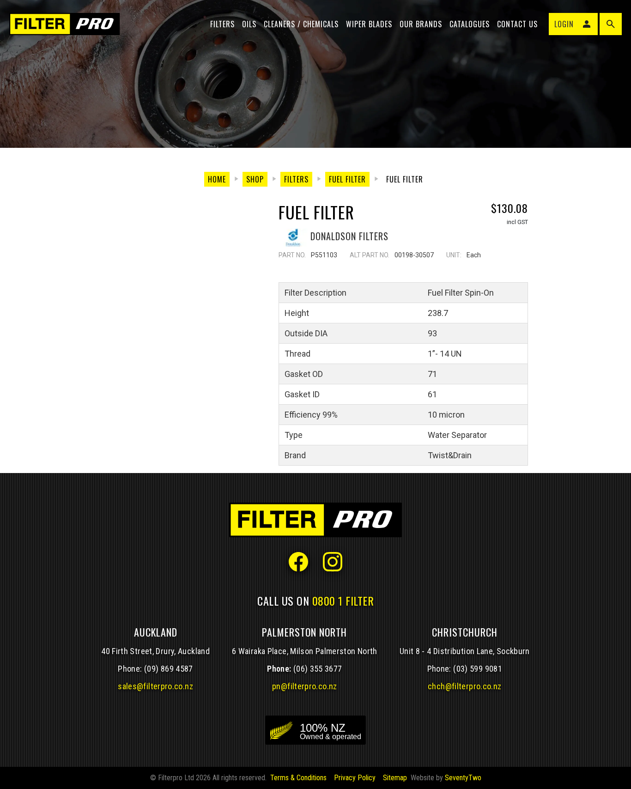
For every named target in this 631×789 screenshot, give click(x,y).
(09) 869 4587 (168, 669)
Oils (249, 24)
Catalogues (469, 24)
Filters (222, 24)
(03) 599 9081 (477, 669)
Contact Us (517, 24)
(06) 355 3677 (317, 669)
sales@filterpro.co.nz (155, 686)
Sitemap (395, 777)
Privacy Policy (355, 777)
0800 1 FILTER (343, 600)
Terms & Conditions (298, 777)
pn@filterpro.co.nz (304, 686)
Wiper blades (369, 24)
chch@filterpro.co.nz (464, 686)
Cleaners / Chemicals (301, 24)
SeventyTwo (463, 777)
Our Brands (421, 24)
